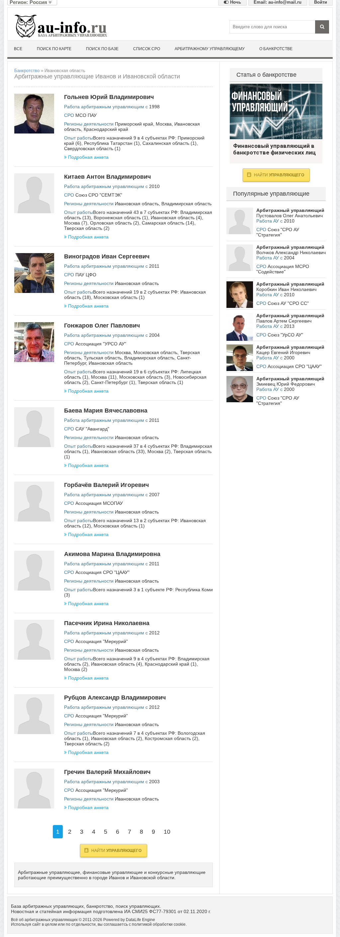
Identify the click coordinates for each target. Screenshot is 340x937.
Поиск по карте (54, 49)
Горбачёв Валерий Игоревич (106, 485)
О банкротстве (276, 49)
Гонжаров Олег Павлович (102, 325)
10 (167, 831)
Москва (164, 124)
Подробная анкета (88, 157)
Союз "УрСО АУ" (285, 334)
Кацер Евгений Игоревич (283, 352)
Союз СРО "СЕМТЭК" (98, 195)
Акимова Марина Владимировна (112, 554)
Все (18, 49)
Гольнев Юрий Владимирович (109, 97)
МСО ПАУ (86, 115)
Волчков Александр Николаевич (291, 252)
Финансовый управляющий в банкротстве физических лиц (276, 111)
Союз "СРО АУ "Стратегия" (277, 232)
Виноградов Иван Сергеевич (106, 256)
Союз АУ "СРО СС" (288, 303)
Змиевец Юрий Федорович (285, 384)
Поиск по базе (102, 49)
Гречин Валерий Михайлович (107, 772)
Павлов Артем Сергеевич (283, 321)
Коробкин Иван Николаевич (286, 289)
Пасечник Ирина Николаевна (106, 623)
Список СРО (146, 49)
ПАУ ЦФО (85, 274)
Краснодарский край (106, 129)
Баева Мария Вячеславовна (105, 410)
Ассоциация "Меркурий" (101, 641)
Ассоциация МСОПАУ (99, 503)
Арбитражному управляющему (210, 49)
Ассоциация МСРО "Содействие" (282, 269)
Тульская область (103, 357)
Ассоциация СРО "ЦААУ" (102, 572)
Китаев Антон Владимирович (107, 176)
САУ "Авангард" (92, 428)
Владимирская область (186, 203)
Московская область (155, 352)
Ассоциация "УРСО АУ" (100, 343)
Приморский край (134, 124)
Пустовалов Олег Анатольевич (289, 215)
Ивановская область (137, 203)
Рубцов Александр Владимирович (115, 697)
